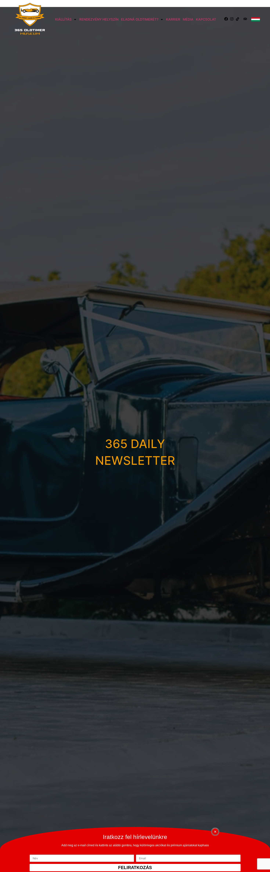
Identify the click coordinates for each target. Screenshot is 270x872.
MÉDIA (188, 19)
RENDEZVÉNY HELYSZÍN (98, 19)
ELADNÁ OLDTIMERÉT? (139, 19)
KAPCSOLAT (206, 19)
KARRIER (173, 19)
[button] (215, 831)
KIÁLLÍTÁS (63, 19)
